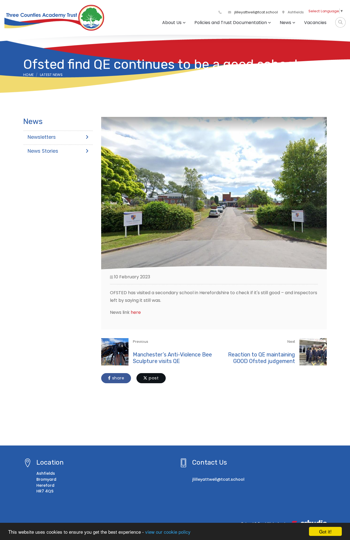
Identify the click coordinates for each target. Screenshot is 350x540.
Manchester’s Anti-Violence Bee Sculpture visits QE (172, 357)
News (285, 22)
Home (28, 74)
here (136, 312)
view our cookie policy (168, 531)
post (153, 378)
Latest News (51, 74)
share (117, 378)
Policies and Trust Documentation (230, 22)
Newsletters (42, 137)
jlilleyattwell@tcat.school (255, 12)
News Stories (43, 151)
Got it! (325, 531)
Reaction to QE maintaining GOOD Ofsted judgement (261, 357)
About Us (172, 22)
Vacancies (315, 22)
